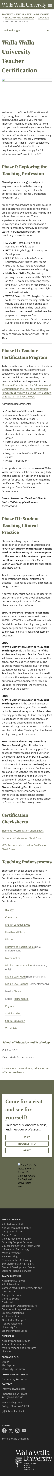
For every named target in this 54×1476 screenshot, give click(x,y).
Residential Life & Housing (16, 1260)
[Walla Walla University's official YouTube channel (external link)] (25, 1431)
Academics (7, 14)
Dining (5, 1362)
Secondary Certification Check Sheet (22, 838)
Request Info (27, 1144)
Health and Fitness (15, 932)
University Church (12, 1327)
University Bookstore (14, 1369)
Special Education (15, 1020)
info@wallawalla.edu (13, 1388)
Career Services (11, 1235)
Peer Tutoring (10, 1256)
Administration (10, 1284)
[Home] (24, 5)
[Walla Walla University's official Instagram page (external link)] (18, 1431)
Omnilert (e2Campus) (14, 1320)
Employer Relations (13, 1313)
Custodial (7, 1302)
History (9, 939)
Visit (27, 1137)
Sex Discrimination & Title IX (17, 1263)
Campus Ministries (12, 1231)
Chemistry (11, 917)
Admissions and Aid (13, 1224)
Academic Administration (16, 1340)
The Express (9, 1365)
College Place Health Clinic (17, 1238)
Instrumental (21, 998)
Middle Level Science (16, 984)
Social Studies (13, 1013)
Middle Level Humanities (19, 965)
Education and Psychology (19, 17)
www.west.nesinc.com (17, 319)
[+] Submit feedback (13, 1411)
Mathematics (12, 958)
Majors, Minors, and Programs (32, 14)
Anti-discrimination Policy (16, 1228)
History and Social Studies (20, 946)
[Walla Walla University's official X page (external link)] (11, 1431)
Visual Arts (11, 1028)
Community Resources (15, 1379)
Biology (9, 910)
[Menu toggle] (49, 5)
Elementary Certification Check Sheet (23, 830)
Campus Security (11, 1295)
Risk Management (12, 1323)
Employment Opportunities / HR (20, 1305)
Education (43, 17)
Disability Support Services (17, 1242)
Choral (17, 991)
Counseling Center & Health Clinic (21, 1245)
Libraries (7, 1351)
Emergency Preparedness (16, 1309)
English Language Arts (17, 924)
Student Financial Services (16, 1270)
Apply (27, 1150)
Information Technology (15, 1249)
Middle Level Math (15, 976)
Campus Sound (10, 1298)
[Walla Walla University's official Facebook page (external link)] (5, 1431)
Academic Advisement (14, 1344)
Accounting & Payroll (14, 1280)
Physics (9, 1006)
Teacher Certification (16, 21)
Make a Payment (11, 1253)
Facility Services (11, 1316)
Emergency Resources (14, 1330)
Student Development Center (18, 1267)
